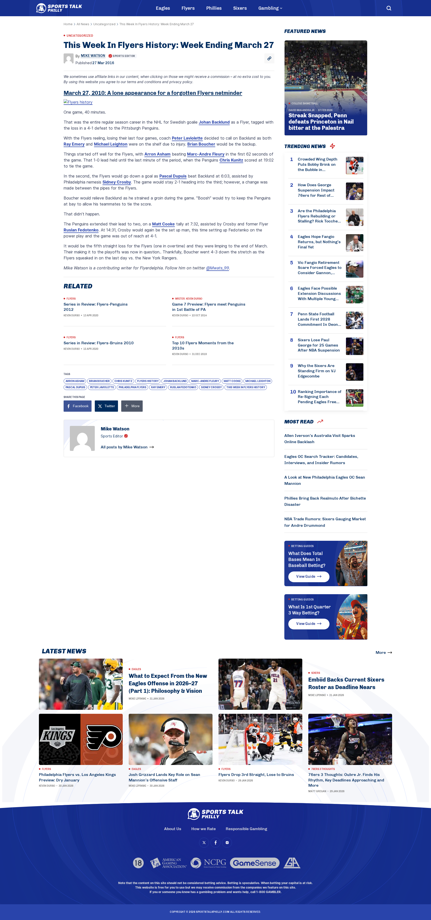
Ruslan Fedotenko (81, 229)
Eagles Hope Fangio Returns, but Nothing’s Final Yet (319, 241)
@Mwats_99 (217, 267)
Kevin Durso (72, 315)
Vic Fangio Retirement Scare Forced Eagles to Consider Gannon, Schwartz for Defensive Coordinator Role (319, 268)
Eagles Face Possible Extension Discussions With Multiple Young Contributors (319, 293)
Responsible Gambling (246, 828)
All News (83, 24)
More (381, 652)
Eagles (163, 8)
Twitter (110, 406)
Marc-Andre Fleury (205, 154)
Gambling (268, 8)
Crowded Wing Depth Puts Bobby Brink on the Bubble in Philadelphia (317, 164)
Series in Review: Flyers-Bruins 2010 (99, 343)
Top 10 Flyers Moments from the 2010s (203, 346)
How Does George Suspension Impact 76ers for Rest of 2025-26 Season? (316, 190)
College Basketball (305, 103)
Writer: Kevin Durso (188, 298)
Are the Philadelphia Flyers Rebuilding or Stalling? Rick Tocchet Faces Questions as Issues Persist (318, 216)
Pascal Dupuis (173, 176)
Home (68, 24)
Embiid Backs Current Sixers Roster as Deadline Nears (346, 683)
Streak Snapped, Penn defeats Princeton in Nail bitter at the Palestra (321, 121)
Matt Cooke (163, 223)
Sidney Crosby (117, 182)
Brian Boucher (201, 144)
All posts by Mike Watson (124, 447)
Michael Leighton (110, 144)
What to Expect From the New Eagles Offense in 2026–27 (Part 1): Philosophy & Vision (168, 683)
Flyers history (148, 380)
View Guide (305, 576)
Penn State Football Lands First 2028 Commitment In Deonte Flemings (320, 319)
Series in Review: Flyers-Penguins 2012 (96, 307)
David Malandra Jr (302, 110)
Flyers (188, 8)
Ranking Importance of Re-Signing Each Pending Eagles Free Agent (319, 397)
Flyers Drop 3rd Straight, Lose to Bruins (256, 774)
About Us (172, 828)
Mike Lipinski (137, 698)
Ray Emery (74, 144)
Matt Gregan (317, 791)
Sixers (240, 8)
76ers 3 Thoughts (323, 769)
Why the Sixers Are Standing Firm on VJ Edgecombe (316, 370)
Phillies (214, 8)
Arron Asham (157, 154)
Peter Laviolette (187, 138)
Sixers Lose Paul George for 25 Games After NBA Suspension (319, 345)
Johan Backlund (214, 122)
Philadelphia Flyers (132, 387)
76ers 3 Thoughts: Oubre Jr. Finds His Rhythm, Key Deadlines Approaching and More (346, 780)
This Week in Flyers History (245, 387)
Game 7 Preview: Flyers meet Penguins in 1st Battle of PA (208, 307)
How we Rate (203, 828)
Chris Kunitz (231, 160)
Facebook (81, 406)
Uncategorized (104, 24)
